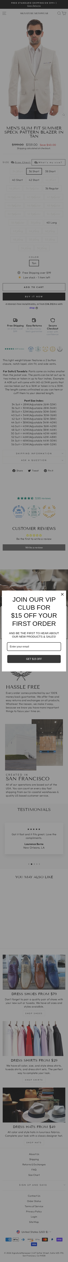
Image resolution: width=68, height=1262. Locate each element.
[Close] (62, 594)
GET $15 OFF (34, 659)
